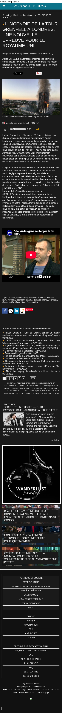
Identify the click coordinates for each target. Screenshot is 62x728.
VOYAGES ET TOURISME (42, 393)
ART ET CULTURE (32, 385)
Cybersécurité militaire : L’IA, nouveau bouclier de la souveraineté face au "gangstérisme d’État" (31, 346)
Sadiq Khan (20, 302)
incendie (11, 300)
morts (44, 300)
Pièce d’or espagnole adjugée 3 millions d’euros (30, 371)
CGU (31, 655)
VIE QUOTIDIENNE (50, 388)
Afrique (31, 621)
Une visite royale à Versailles (18, 350)
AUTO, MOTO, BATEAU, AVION (48, 391)
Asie (31, 629)
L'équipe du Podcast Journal (31, 650)
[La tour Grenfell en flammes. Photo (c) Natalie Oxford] (31, 80)
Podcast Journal (31, 6)
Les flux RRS (31, 672)
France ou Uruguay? (14, 353)
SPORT (33, 391)
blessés (11, 297)
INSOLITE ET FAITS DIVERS (21, 393)
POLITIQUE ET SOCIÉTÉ (26, 383)
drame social (22, 297)
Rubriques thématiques (23, 15)
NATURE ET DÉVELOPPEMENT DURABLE (31, 586)
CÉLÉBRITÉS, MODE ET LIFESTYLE (16, 391)
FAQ (31, 667)
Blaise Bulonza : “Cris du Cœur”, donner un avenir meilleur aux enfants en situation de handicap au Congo (31, 334)
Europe (43, 297)
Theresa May (32, 302)
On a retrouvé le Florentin (17, 358)
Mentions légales (31, 659)
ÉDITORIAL (11, 383)
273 (33, 378)
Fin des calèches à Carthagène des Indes (25, 356)
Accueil (6, 15)
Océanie (31, 637)
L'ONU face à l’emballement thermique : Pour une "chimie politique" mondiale (24, 538)
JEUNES (7, 393)
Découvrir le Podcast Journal (31, 646)
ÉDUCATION (44, 385)
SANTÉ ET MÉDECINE (21, 388)
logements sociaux (25, 300)
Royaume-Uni (8, 302)
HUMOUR (56, 393)
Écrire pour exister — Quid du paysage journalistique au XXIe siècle (30, 409)
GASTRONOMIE (36, 388)
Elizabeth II (34, 297)
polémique (52, 300)
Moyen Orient (31, 625)
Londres (37, 300)
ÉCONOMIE (40, 383)
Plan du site (31, 663)
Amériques (31, 633)
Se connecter (31, 676)
